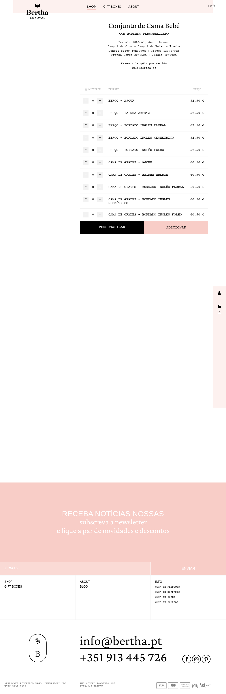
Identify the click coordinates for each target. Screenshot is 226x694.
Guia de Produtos (167, 587)
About (133, 6)
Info (158, 581)
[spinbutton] (93, 101)
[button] (100, 101)
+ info (211, 5)
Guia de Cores (165, 597)
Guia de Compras (166, 602)
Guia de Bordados (167, 592)
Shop (91, 6)
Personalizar (112, 227)
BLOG (84, 586)
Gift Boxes (112, 6)
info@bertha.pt (121, 640)
